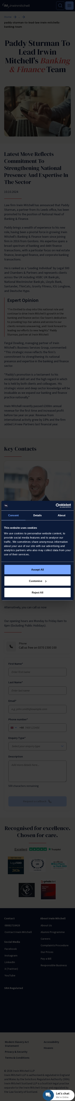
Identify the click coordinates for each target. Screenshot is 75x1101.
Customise (35, 580)
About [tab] (61, 515)
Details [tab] (37, 515)
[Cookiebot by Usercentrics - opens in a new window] (55, 505)
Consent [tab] (13, 515)
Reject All (37, 592)
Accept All (37, 569)
